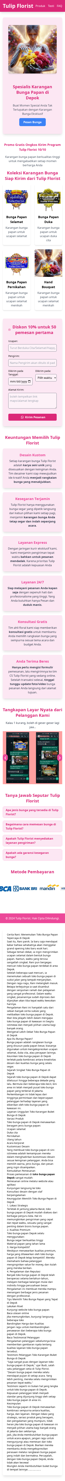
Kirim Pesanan (35, 417)
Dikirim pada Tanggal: (15, 372)
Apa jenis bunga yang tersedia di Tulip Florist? (32, 812)
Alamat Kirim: (16, 389)
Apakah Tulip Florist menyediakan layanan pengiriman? (29, 841)
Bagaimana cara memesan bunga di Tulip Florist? (31, 826)
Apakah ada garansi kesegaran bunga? (27, 855)
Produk (40, 6)
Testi (51, 6)
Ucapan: (13, 341)
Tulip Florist (18, 5)
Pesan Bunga (32, 122)
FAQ (59, 6)
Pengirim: (14, 356)
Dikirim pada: (43, 371)
